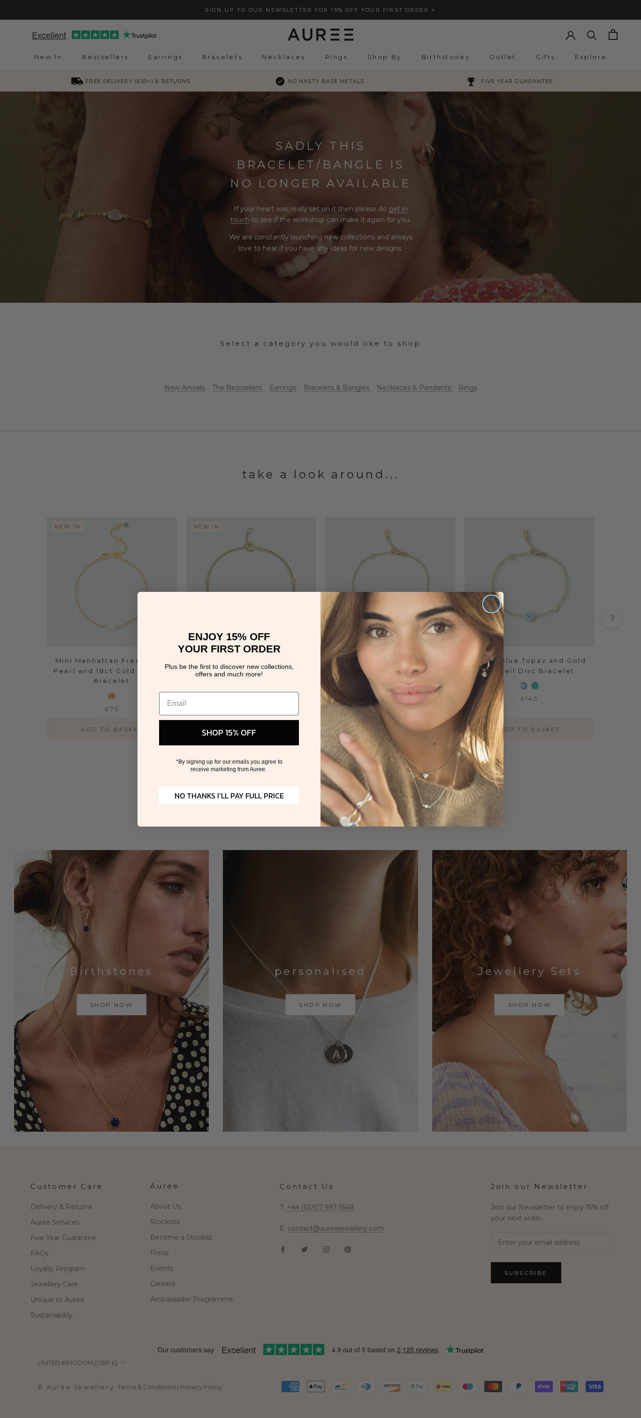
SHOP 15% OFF (229, 732)
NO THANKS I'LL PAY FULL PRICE (229, 795)
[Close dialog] (491, 604)
